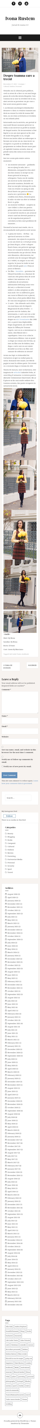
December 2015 (14, 1204)
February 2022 (13, 1014)
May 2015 (11, 1227)
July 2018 (11, 1117)
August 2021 (12, 1027)
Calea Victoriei (25, 1340)
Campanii (11, 843)
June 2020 (11, 1062)
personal (30, 1377)
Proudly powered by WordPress (16, 1421)
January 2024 (13, 955)
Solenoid (32, 665)
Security (11, 866)
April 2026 (12, 897)
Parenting (12, 856)
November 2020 (14, 1052)
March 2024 (12, 952)
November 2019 (14, 1085)
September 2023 (14, 968)
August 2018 (12, 1114)
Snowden (19, 271)
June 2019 (11, 1091)
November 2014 (14, 1243)
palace (14, 1377)
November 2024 (14, 933)
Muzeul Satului (19, 1372)
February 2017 (13, 1166)
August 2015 (12, 1217)
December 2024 (14, 930)
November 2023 (14, 962)
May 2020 (11, 1065)
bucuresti (18, 1336)
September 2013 (14, 1282)
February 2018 (13, 1133)
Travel (10, 872)
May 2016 (11, 1188)
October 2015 (13, 1211)
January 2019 (13, 1098)
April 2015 (12, 1230)
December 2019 (14, 1081)
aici (25, 266)
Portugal (20, 1381)
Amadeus (14, 1423)
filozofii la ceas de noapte (14, 1358)
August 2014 (12, 1253)
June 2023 (11, 975)
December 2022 (14, 985)
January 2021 (13, 1046)
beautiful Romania (12, 1331)
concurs (30, 1345)
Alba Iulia (9, 1327)
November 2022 (14, 988)
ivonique (21, 84)
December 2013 (14, 1272)
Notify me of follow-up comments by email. (17, 760)
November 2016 (14, 1175)
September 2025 (14, 913)
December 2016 (14, 1172)
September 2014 (14, 1250)
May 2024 (11, 949)
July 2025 (11, 917)
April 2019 (12, 1094)
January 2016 (13, 1201)
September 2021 (14, 1023)
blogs (22, 1331)
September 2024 (14, 939)
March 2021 (12, 1039)
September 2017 (14, 1149)
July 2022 (11, 1001)
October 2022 (13, 991)
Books (10, 840)
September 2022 (14, 994)
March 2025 (12, 923)
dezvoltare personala (13, 1349)
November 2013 (14, 1275)
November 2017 (14, 1143)
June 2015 (11, 1224)
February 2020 (13, 1075)
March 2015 (12, 1233)
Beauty (10, 833)
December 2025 (14, 904)
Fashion (12, 86)
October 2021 (13, 1020)
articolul (17, 372)
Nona (28, 1372)
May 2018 (11, 1123)
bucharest (9, 1336)
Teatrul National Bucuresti (15, 1395)
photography (10, 1381)
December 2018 (14, 1101)
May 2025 (11, 920)
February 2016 (13, 1198)
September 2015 (14, 1214)
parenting (21, 1377)
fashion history (11, 1354)
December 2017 (14, 1140)
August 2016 (12, 1178)
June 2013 (11, 1288)
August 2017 (12, 1153)
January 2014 (13, 1269)
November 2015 (14, 1208)
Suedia (21, 1386)
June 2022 (11, 1004)
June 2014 (11, 1259)
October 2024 (13, 936)
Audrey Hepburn (20, 1327)
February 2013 (13, 1298)
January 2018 (13, 1136)
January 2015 (13, 1237)
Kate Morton (19, 1363)
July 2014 (11, 1256)
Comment (6, 689)
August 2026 (12, 894)
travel (28, 1395)
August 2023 (12, 972)
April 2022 (12, 1010)
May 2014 (11, 1262)
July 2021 (11, 1030)
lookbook (25, 654)
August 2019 (12, 1088)
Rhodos (27, 1381)
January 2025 (13, 926)
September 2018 (14, 1111)
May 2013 (11, 1292)
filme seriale (22, 1354)
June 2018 (11, 1120)
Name (5, 716)
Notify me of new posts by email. (17, 766)
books (29, 1331)
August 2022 (12, 997)
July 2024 (11, 942)
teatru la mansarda (12, 1390)
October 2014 (13, 1246)
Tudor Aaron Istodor (13, 1399)
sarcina (8, 1386)
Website (5, 737)
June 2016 (11, 1185)
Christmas (14, 1345)
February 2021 (13, 1043)
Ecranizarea (24, 319)
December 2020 (14, 1049)
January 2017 (13, 1169)
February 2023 (13, 981)
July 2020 (11, 1059)
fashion (25, 1349)
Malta (17, 1367)
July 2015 (11, 1220)
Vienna (24, 1399)
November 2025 (14, 907)
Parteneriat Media (15, 859)
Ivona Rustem (20, 18)
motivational (25, 1367)
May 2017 (11, 1159)
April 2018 (12, 1127)
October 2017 (13, 1146)
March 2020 (12, 1072)
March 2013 (12, 1295)
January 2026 (13, 900)
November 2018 (14, 1104)
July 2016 (11, 1182)
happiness (9, 1363)
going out (28, 1358)
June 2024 (11, 946)
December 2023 (14, 959)
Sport (10, 869)
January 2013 (13, 1301)
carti (7, 1345)
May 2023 (11, 978)
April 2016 (12, 1191)
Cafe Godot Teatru (15, 654)
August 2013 (12, 1285)
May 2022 (11, 1007)
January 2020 (13, 1078)
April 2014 (12, 1266)
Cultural (6, 86)
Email (5, 726)
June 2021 (11, 1033)
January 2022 (13, 1017)
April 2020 (12, 1069)
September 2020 (14, 1056)
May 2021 (11, 1036)
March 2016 (12, 1195)
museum (9, 1372)
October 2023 (13, 965)
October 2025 (13, 910)
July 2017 (11, 1156)
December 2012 (14, 1305)
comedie (23, 1345)
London (28, 1363)
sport (15, 1386)
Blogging (11, 837)
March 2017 (12, 1162)
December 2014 (14, 1240)
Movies (10, 853)
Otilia (7, 1377)
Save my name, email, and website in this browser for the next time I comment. (19, 751)
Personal (19, 86)
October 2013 (13, 1279)
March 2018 (12, 1130)
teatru (28, 1386)
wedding (9, 1404)
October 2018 (13, 1107)
